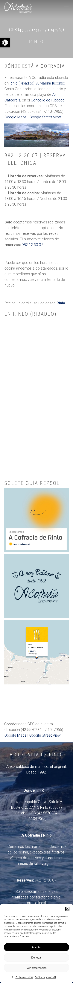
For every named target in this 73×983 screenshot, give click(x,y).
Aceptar (36, 947)
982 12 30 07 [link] (32, 244)
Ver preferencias (37, 967)
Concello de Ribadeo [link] (48, 100)
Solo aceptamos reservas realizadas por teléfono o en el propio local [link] (37, 897)
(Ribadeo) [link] (26, 83)
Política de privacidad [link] (45, 977)
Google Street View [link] (45, 117)
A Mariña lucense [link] (50, 83)
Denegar (36, 957)
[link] (5, 42)
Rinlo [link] (14, 83)
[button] (67, 909)
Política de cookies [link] (24, 977)
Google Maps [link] (15, 117)
